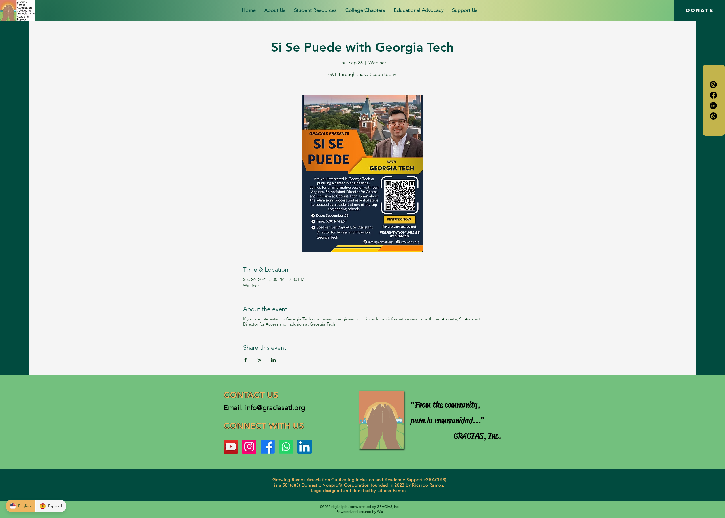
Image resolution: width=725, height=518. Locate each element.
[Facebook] (713, 95)
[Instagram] (713, 84)
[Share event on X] (259, 360)
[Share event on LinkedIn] (273, 360)
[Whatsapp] (713, 116)
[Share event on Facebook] (245, 360)
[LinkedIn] (713, 105)
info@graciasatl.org (275, 407)
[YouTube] (231, 447)
